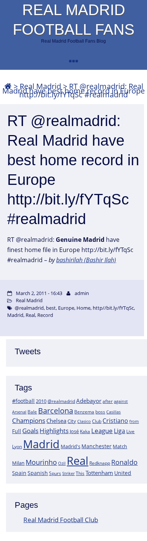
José (74, 431)
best (51, 307)
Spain (19, 472)
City (71, 421)
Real (77, 460)
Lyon (17, 446)
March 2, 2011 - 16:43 (39, 293)
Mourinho (41, 462)
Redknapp (99, 463)
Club (96, 421)
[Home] (8, 86)
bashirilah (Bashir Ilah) (86, 260)
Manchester (96, 446)
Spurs (55, 473)
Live (130, 431)
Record (45, 315)
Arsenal (19, 412)
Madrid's (70, 446)
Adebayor (88, 400)
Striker (68, 473)
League (102, 430)
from (134, 421)
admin (82, 293)
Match (120, 446)
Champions (28, 420)
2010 (41, 401)
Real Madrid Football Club (60, 519)
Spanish (38, 472)
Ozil (62, 463)
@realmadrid (61, 401)
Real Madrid (29, 300)
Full (16, 431)
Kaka (85, 431)
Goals (30, 430)
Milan (18, 463)
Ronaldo (124, 462)
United (122, 472)
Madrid (41, 444)
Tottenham (99, 472)
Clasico (84, 421)
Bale (32, 412)
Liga (119, 431)
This (80, 473)
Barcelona (55, 411)
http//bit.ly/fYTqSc (113, 307)
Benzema (84, 412)
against (121, 401)
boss (100, 412)
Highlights (54, 430)
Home (83, 307)
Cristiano (115, 421)
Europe (66, 307)
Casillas (113, 412)
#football (23, 400)
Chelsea (56, 420)
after (108, 401)
